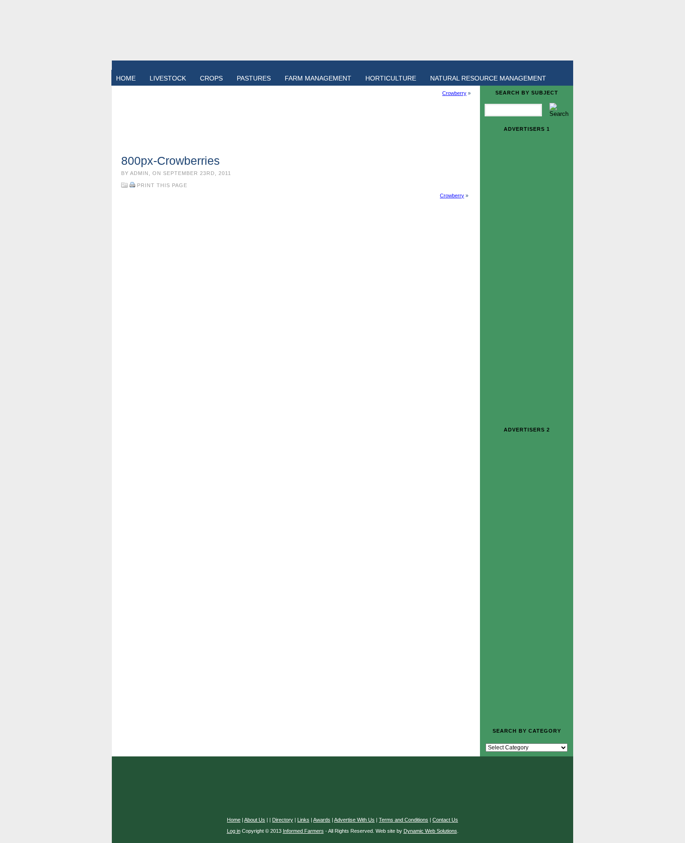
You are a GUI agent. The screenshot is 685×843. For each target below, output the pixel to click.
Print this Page (162, 185)
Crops (211, 78)
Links (303, 820)
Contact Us (445, 820)
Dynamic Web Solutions (430, 831)
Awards (321, 820)
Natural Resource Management (488, 78)
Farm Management (318, 78)
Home (126, 78)
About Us (254, 820)
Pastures (254, 78)
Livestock (168, 78)
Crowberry (454, 93)
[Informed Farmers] (342, 30)
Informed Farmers (303, 831)
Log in (233, 831)
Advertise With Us (354, 820)
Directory (282, 820)
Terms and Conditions (403, 820)
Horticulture (390, 78)
